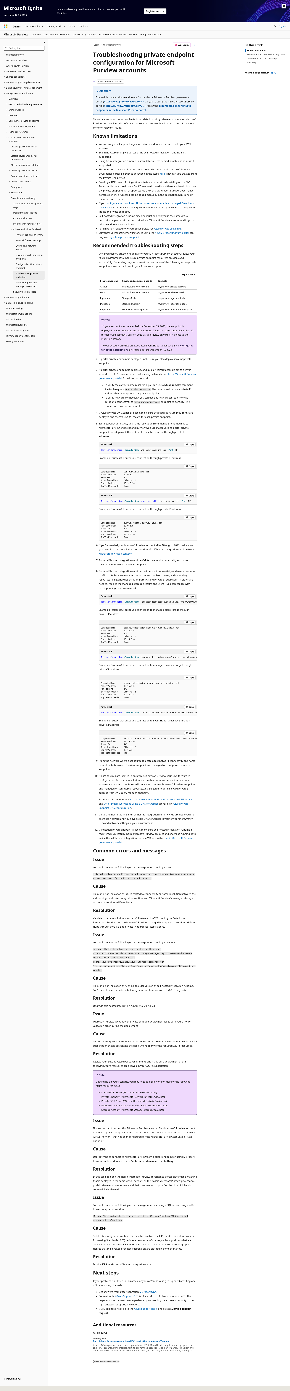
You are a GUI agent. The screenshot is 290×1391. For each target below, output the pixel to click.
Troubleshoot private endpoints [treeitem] (27, 275)
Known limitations (256, 50)
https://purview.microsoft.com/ (123, 105)
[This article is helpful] (272, 73)
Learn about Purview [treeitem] (16, 60)
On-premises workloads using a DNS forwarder (131, 803)
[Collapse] (44, 42)
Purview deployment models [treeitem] (20, 335)
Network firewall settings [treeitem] (28, 240)
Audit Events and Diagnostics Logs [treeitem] (28, 205)
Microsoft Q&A (147, 1292)
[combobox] (24, 48)
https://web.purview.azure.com (123, 101)
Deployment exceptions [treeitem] (25, 212)
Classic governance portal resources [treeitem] (24, 148)
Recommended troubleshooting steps (266, 54)
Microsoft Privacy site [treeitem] (16, 324)
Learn (96, 44)
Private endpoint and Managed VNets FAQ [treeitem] (26, 284)
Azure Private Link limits (167, 228)
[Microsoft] (6, 26)
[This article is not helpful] (275, 73)
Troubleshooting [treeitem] (14, 308)
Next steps (252, 62)
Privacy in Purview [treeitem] (15, 341)
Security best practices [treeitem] (24, 291)
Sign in (282, 26)
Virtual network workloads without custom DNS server (160, 799)
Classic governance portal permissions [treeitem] (24, 157)
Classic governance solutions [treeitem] (25, 165)
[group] (148, 602)
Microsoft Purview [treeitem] (15, 54)
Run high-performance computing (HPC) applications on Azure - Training (131, 1341)
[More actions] (194, 45)
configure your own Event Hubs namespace (131, 203)
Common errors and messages (262, 58)
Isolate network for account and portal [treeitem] (29, 257)
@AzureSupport (123, 1296)
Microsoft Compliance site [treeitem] (19, 313)
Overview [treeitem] (13, 98)
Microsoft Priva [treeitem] (13, 319)
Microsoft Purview (112, 44)
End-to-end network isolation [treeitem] (26, 247)
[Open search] (275, 26)
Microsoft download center (114, 553)
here (162, 173)
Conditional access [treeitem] (22, 218)
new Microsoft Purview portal (172, 232)
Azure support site (144, 1308)
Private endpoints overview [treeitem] (29, 234)
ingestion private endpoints (124, 237)
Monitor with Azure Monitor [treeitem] (27, 223)
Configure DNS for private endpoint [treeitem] (29, 266)
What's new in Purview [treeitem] (17, 65)
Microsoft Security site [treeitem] (17, 330)
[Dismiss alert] (284, 6)
